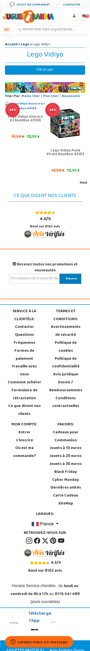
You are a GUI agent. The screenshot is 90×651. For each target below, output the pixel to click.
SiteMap (65, 504)
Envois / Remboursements (65, 387)
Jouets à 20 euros (66, 456)
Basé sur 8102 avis (45, 222)
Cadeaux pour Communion (65, 437)
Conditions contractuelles (65, 402)
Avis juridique (65, 375)
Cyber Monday (65, 480)
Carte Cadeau (65, 496)
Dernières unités (65, 488)
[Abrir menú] (6, 30)
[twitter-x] (46, 541)
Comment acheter (24, 383)
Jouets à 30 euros (66, 464)
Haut (84, 183)
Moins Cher (31, 96)
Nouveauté (71, 96)
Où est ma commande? (24, 452)
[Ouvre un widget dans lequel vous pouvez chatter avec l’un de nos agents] (39, 642)
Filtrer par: (45, 70)
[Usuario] (74, 17)
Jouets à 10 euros (66, 448)
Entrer (24, 433)
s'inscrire (24, 441)
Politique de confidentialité (66, 363)
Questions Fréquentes (24, 339)
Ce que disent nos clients (24, 410)
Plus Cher (51, 96)
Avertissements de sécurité (65, 331)
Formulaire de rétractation (25, 394)
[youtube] (61, 541)
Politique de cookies (66, 347)
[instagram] (30, 541)
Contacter (24, 327)
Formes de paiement (24, 355)
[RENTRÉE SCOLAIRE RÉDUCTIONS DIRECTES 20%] (65, 124)
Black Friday (65, 472)
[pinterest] (54, 541)
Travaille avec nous (24, 371)
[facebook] (38, 541)
